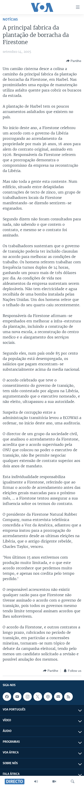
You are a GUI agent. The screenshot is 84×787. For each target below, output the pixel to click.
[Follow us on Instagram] (27, 696)
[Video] (54, 781)
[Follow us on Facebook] (7, 696)
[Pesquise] (72, 781)
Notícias (10, 19)
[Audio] (36, 781)
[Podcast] (48, 696)
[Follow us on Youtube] (17, 696)
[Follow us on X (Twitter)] (37, 696)
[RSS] (68, 696)
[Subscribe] (58, 696)
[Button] (73, 61)
